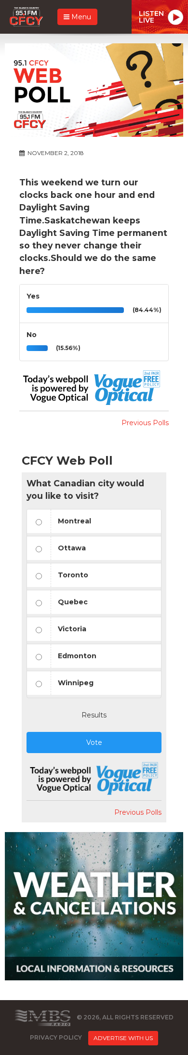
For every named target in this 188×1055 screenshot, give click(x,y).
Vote (94, 742)
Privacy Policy (56, 1037)
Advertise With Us (123, 1038)
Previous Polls (145, 422)
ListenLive (151, 17)
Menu (80, 17)
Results (94, 715)
